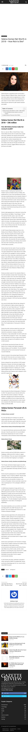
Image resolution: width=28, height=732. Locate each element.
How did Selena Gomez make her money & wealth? (13, 113)
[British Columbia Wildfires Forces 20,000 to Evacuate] (4, 638)
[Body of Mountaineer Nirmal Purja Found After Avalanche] (4, 658)
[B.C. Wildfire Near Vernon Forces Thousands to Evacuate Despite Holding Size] (4, 664)
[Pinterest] (13, 68)
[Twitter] (10, 68)
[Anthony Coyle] (14, 594)
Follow (24, 696)
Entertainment (4, 36)
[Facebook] (7, 68)
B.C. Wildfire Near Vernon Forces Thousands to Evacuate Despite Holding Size (16, 664)
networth (7, 569)
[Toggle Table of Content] (23, 109)
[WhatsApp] (16, 68)
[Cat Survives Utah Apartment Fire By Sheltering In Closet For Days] (4, 645)
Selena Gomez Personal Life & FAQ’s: (11, 115)
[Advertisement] (14, 19)
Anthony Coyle (5, 65)
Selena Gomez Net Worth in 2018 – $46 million (14, 110)
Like (25, 693)
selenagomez (12, 569)
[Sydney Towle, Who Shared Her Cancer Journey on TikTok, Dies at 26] (4, 651)
